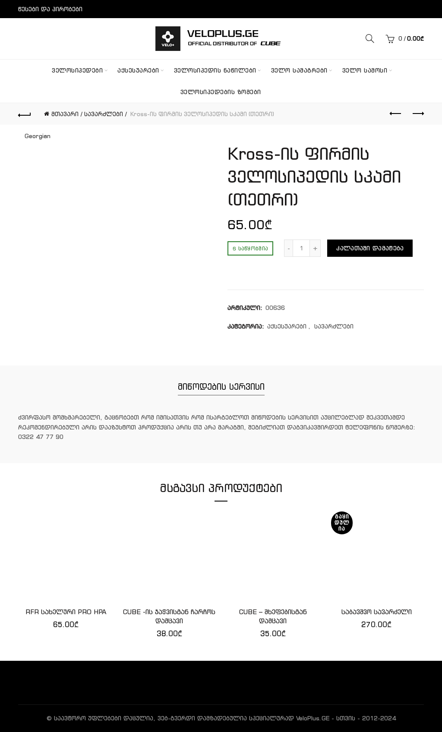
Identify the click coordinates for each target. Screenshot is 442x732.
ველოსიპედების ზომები (220, 92)
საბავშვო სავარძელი (376, 612)
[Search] (370, 38)
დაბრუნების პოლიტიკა (54, 45)
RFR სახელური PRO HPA (65, 612)
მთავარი (65, 114)
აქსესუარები (138, 70)
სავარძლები (103, 114)
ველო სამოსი (365, 70)
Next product (417, 114)
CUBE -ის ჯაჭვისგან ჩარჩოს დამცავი (169, 616)
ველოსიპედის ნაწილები (215, 70)
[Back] (24, 114)
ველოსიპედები (77, 70)
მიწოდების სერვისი (221, 386)
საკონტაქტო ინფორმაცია (58, 27)
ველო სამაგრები (299, 70)
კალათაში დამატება (370, 248)
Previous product (396, 114)
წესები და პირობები (50, 9)
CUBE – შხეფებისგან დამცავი (273, 616)
